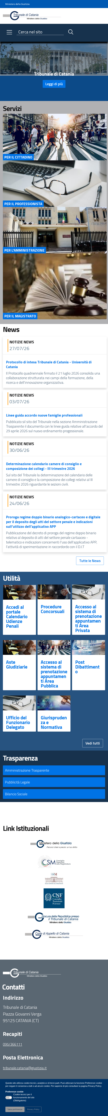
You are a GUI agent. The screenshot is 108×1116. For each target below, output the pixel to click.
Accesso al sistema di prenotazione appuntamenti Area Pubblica (54, 673)
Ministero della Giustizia (17, 4)
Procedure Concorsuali (52, 609)
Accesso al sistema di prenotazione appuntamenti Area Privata (88, 618)
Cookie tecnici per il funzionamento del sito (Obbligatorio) (23, 1097)
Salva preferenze (15, 1109)
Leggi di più (54, 83)
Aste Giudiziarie (16, 664)
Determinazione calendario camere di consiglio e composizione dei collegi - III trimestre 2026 (44, 466)
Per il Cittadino (18, 157)
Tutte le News (90, 560)
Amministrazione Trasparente (27, 770)
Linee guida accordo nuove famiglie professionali (44, 415)
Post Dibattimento (87, 666)
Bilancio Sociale (16, 794)
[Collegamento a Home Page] (32, 15)
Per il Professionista (23, 204)
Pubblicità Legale (17, 782)
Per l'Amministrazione (24, 250)
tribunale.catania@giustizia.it (25, 1068)
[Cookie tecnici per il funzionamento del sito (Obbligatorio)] (8, 1097)
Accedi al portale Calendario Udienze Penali (17, 616)
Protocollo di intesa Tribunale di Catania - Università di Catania (49, 364)
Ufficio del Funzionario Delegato (18, 722)
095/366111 (12, 1044)
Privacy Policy (33, 1109)
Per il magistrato (20, 316)
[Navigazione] (9, 32)
